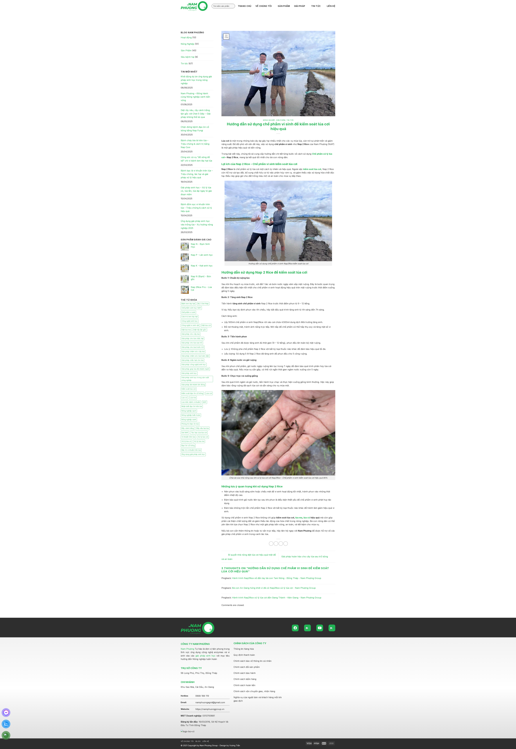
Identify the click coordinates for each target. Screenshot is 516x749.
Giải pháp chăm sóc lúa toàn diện (195, 356)
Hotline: (184, 696)
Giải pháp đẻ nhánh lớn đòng (193, 385)
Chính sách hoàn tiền (244, 685)
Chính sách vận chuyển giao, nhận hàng (254, 691)
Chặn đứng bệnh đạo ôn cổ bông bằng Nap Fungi (195, 129)
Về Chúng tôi (263, 6)
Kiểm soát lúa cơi (189, 389)
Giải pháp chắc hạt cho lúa (192, 360)
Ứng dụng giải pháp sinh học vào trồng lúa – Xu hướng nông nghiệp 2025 (197, 224)
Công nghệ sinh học (190, 321)
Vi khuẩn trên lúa (188, 437)
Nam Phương (187, 649)
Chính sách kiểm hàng (245, 679)
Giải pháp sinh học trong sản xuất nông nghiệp (195, 379)
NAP (204, 402)
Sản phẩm (284, 6)
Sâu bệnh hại (187, 57)
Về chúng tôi (187, 741)
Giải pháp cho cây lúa (191, 334)
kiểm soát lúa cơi (312, 169)
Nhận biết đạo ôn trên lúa (192, 406)
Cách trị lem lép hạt (190, 317)
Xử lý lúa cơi (203, 437)
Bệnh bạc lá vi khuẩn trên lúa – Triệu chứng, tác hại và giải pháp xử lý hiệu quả (197, 174)
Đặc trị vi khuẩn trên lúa (191, 450)
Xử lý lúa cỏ (186, 441)
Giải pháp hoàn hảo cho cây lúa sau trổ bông (305, 556)
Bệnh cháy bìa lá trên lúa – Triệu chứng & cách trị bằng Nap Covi (195, 144)
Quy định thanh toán (244, 655)
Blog (198, 741)
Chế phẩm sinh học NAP (191, 308)
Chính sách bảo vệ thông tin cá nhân (252, 661)
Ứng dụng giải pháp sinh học (193, 454)
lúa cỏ (307, 517)
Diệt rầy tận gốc (199, 330)
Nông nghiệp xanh (189, 420)
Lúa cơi (209, 393)
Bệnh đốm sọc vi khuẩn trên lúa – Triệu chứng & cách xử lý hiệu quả (196, 207)
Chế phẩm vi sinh (188, 312)
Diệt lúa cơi (206, 325)
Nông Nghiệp (187, 44)
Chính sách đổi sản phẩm (247, 667)
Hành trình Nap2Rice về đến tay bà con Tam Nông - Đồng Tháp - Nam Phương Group (276, 578)
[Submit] (232, 6)
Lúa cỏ (184, 398)
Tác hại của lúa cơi (199, 433)
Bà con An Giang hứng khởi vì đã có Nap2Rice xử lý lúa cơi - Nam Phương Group (274, 588)
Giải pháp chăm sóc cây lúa (193, 351)
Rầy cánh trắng (188, 428)
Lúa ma (193, 398)
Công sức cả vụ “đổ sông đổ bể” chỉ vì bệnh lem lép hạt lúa (196, 159)
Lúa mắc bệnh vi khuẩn (191, 402)
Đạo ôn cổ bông (188, 446)
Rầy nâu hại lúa (202, 428)
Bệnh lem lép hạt (188, 304)
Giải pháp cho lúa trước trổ (193, 347)
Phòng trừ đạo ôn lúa (190, 424)
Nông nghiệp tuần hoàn (191, 415)
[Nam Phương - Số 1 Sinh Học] (194, 6)
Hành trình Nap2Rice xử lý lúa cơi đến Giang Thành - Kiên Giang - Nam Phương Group (276, 597)
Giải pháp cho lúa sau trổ (192, 343)
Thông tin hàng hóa (244, 649)
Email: (184, 702)
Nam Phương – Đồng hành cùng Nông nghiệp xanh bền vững (195, 97)
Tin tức (316, 6)
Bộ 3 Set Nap (203, 304)
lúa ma (298, 517)
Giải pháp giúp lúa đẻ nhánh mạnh (195, 369)
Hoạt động (186, 37)
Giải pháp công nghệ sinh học (194, 364)
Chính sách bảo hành (245, 673)
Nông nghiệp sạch (189, 411)
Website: (185, 709)
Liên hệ (331, 6)
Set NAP (185, 433)
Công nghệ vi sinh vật (190, 325)
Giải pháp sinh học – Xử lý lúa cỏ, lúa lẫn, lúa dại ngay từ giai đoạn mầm (196, 191)
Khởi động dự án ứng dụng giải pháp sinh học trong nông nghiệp (196, 80)
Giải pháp (299, 6)
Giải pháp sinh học (189, 373)
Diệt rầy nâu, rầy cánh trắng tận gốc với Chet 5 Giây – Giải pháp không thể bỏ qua (195, 113)
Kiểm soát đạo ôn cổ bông (192, 393)
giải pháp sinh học (205, 655)
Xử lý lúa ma (199, 441)
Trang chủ (244, 6)
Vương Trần (234, 745)
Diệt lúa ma (186, 330)
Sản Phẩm (186, 50)
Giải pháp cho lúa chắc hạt (192, 338)
